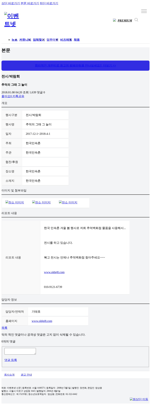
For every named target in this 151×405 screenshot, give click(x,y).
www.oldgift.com (54, 272)
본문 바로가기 (30, 3)
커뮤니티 (25, 39)
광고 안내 (26, 374)
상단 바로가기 (10, 3)
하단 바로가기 (49, 3)
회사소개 (9, 374)
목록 (4, 327)
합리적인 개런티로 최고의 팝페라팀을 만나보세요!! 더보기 (75, 65)
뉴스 (14, 39)
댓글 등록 (10, 360)
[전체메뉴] (144, 11)
